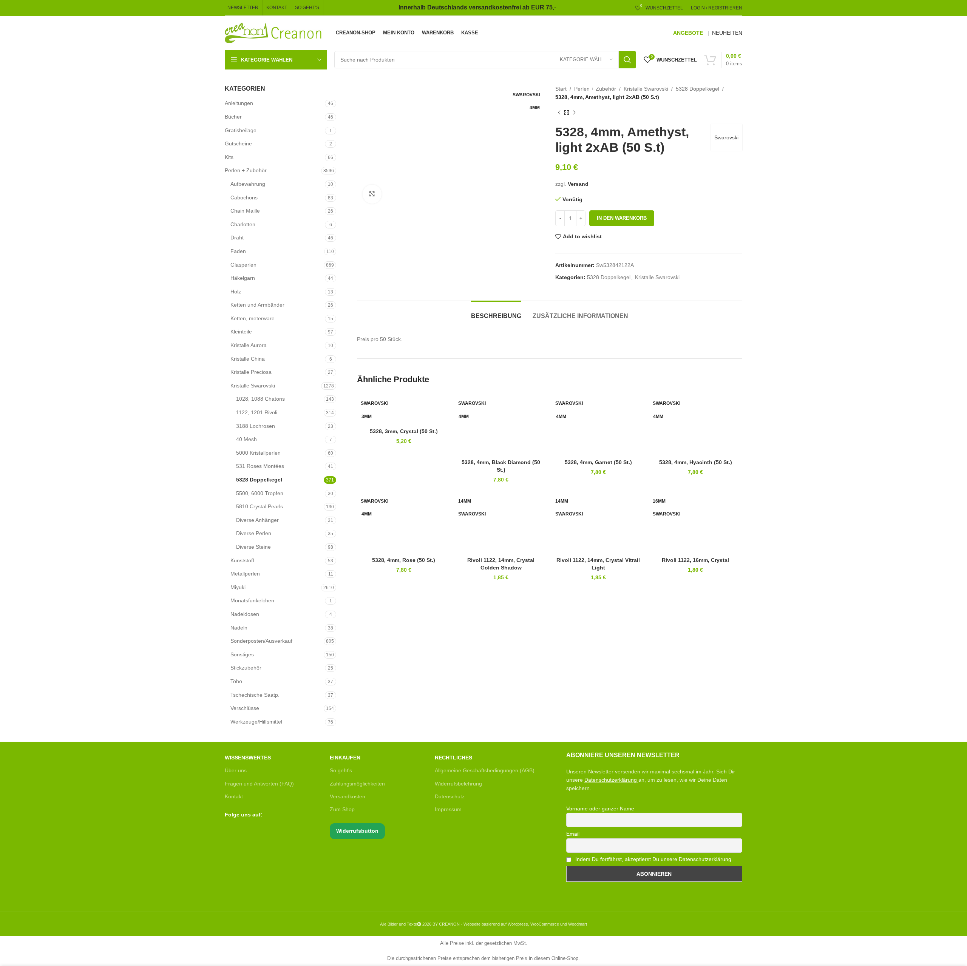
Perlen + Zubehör (246, 170)
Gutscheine (238, 143)
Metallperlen (245, 574)
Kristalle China (247, 359)
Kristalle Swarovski (252, 386)
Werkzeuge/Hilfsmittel (256, 722)
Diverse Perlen (253, 533)
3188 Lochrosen (255, 426)
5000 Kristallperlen (258, 453)
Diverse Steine (253, 547)
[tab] (496, 312)
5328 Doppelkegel (259, 480)
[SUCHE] (627, 59)
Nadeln (238, 628)
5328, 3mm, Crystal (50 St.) (404, 431)
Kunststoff (242, 560)
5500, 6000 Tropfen (259, 493)
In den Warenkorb (622, 218)
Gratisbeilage (240, 130)
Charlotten (242, 224)
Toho (236, 681)
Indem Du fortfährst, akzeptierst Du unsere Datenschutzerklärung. (653, 859)
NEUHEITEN (727, 33)
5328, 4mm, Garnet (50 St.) (598, 462)
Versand (578, 184)
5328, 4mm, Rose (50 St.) (403, 560)
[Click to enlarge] (372, 194)
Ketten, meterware (252, 318)
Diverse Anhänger (257, 520)
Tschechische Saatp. (255, 695)
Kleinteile (241, 332)
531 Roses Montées (260, 466)
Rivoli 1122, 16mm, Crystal (695, 560)
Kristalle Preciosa (251, 372)
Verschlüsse (244, 708)
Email (572, 834)
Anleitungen (239, 103)
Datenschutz (450, 796)
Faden (238, 251)
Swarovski (726, 137)
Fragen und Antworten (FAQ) (259, 784)
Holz (235, 292)
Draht (237, 238)
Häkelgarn (242, 278)
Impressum (448, 809)
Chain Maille (245, 211)
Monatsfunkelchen (252, 600)
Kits (229, 157)
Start (561, 89)
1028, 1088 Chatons (260, 399)
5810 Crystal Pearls (259, 506)
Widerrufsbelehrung (458, 784)
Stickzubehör (245, 668)
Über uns (236, 770)
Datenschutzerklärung (610, 780)
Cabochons (244, 197)
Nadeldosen (244, 614)
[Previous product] (559, 113)
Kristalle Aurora (248, 345)
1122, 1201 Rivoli (256, 412)
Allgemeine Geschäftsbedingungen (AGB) (484, 770)
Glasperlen (243, 265)
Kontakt (234, 796)
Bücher (233, 117)
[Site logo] (274, 32)
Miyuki (238, 587)
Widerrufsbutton (357, 831)
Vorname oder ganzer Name (600, 809)
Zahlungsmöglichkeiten (357, 784)
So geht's (341, 770)
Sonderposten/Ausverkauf (261, 641)
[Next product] (574, 113)
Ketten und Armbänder (257, 305)
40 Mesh (246, 439)
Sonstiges (242, 654)
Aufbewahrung (247, 184)
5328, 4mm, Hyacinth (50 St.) (695, 462)
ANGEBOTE (688, 33)
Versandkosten (347, 796)
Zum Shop (342, 809)
